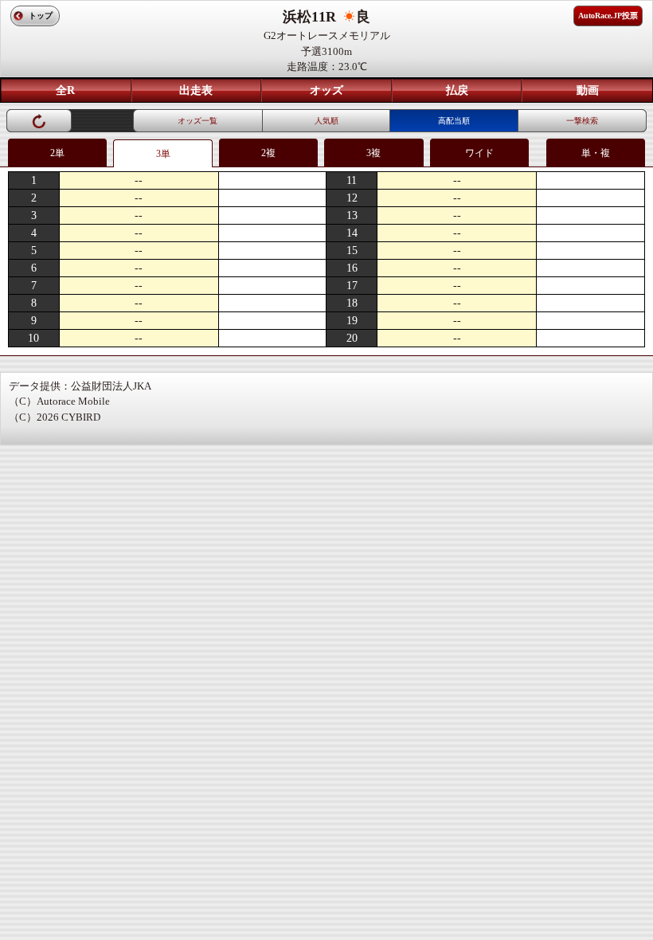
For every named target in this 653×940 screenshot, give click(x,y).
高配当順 (454, 120)
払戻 (457, 90)
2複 (268, 153)
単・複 (595, 153)
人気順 (326, 120)
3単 (163, 153)
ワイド (479, 153)
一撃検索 (582, 120)
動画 (588, 90)
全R (65, 90)
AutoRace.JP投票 (608, 15)
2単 (57, 153)
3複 (373, 153)
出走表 (196, 90)
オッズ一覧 (197, 120)
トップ (41, 15)
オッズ (326, 90)
